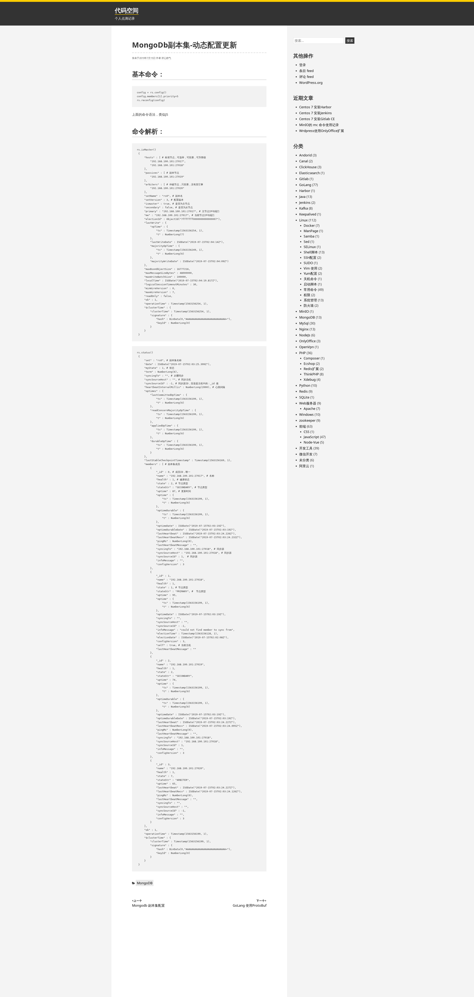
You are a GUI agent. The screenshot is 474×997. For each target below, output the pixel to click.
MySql (304, 323)
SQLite (304, 397)
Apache (309, 408)
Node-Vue (311, 442)
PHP (302, 353)
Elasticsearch (309, 173)
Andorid (305, 155)
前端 (302, 426)
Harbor (304, 190)
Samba (309, 236)
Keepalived (307, 214)
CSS (306, 431)
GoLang (305, 185)
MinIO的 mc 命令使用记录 (319, 125)
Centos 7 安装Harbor (315, 107)
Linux (303, 220)
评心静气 (166, 58)
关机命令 (310, 279)
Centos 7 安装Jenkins (315, 113)
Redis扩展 (311, 369)
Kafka (303, 208)
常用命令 (310, 289)
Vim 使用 (310, 268)
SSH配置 (310, 257)
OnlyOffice (307, 341)
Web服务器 (307, 403)
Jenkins (305, 202)
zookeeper (307, 420)
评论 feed (306, 76)
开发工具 (306, 448)
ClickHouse (308, 167)
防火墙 (309, 305)
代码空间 (126, 10)
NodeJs (304, 335)
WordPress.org (311, 82)
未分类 (304, 460)
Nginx (304, 329)
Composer (312, 358)
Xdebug (310, 379)
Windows (306, 414)
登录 (302, 65)
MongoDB (145, 883)
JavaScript (311, 437)
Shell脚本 (311, 252)
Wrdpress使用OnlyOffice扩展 (321, 130)
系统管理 (310, 300)
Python (304, 385)
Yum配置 (310, 273)
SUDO (308, 263)
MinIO (304, 311)
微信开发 (306, 454)
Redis (303, 391)
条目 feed (306, 70)
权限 (307, 295)
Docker (309, 225)
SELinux (310, 247)
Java (302, 196)
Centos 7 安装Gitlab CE (317, 119)
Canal (303, 161)
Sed (306, 241)
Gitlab (304, 179)
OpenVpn (306, 347)
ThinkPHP (311, 374)
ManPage (311, 231)
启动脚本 (310, 284)
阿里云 (304, 466)
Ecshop (309, 363)
